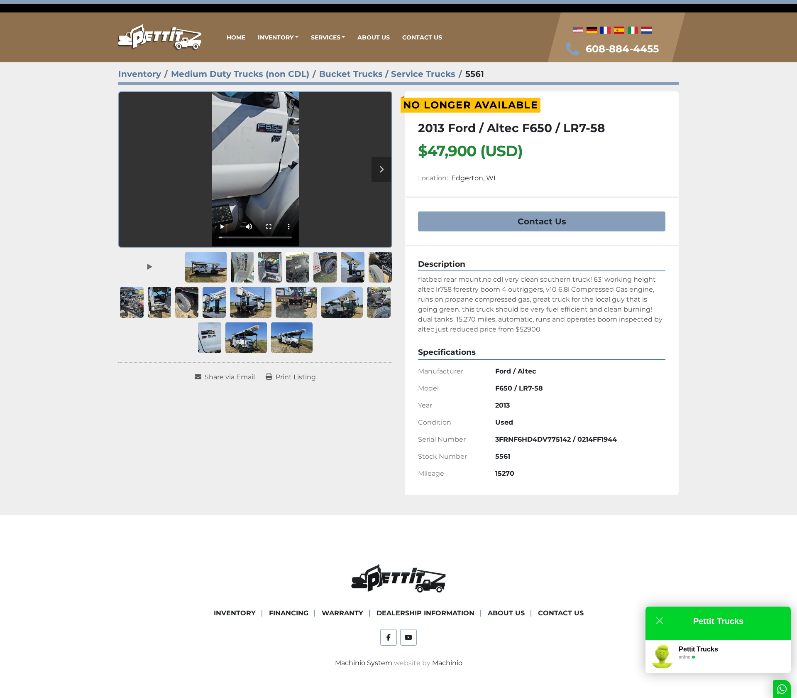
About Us (373, 37)
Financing (288, 613)
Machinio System (363, 663)
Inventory (275, 37)
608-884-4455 (622, 49)
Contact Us (422, 37)
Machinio (447, 663)
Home (236, 37)
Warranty (342, 613)
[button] (278, 37)
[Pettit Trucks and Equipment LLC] (398, 578)
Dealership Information (425, 613)
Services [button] (325, 37)
